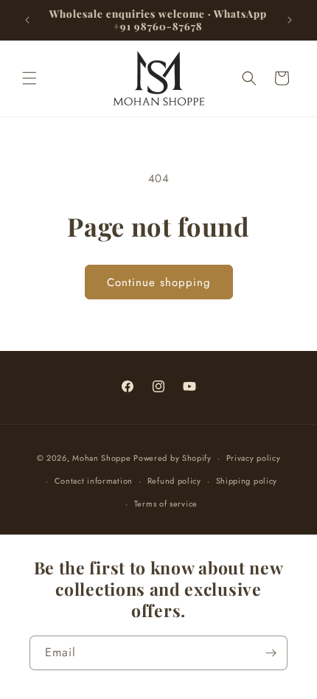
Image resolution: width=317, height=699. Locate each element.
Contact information (94, 481)
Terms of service (166, 504)
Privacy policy (253, 458)
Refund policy (174, 481)
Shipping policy (247, 481)
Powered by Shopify (172, 458)
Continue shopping (159, 282)
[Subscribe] (270, 653)
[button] (29, 78)
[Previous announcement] (27, 20)
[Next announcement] (290, 20)
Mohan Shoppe (101, 458)
